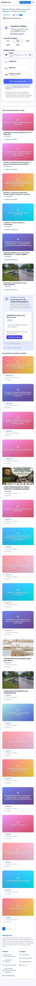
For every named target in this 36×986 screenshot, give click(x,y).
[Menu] (33, 2)
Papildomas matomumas (13, 18)
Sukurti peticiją (15, 337)
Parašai (18, 15)
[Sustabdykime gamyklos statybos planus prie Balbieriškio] (18, 127)
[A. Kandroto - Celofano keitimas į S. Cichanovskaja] (18, 217)
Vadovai (5, 951)
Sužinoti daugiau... (18, 34)
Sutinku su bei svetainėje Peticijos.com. (18, 87)
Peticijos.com (6, 2)
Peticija (7, 15)
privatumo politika (18, 87)
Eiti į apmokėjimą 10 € (18, 81)
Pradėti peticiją (25, 2)
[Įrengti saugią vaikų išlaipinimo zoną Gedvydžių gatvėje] (18, 278)
